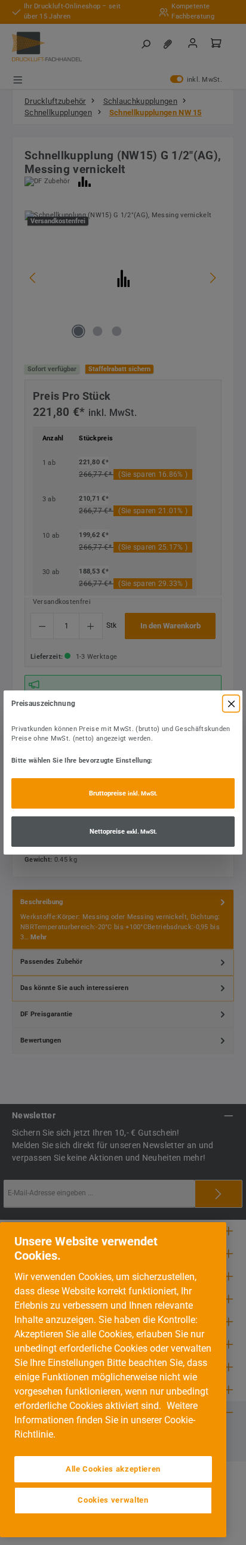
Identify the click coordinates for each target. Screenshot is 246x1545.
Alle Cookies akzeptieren (113, 1468)
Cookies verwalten (113, 1499)
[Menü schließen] (231, 703)
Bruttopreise (123, 793)
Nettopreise (123, 831)
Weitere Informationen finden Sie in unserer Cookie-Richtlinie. (106, 1420)
